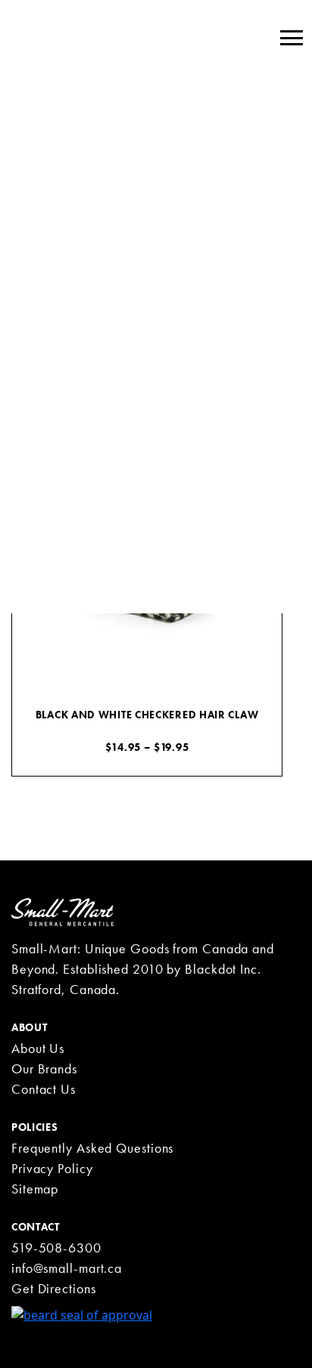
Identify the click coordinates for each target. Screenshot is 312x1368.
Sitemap (34, 1188)
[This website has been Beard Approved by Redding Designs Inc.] (81, 1313)
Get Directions (53, 1288)
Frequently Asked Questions (92, 1147)
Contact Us (43, 1089)
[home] (62, 911)
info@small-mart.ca (66, 1268)
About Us (37, 1048)
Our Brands (44, 1068)
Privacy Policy (52, 1168)
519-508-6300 (56, 1247)
